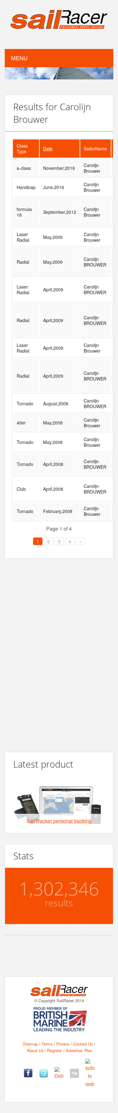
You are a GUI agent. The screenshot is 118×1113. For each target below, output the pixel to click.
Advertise (74, 1050)
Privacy (62, 1044)
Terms (47, 1044)
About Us (35, 1050)
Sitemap (30, 1044)
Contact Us (83, 1044)
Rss (88, 1050)
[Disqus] (59, 652)
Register (54, 1050)
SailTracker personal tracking (59, 820)
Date (48, 148)
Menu (19, 58)
